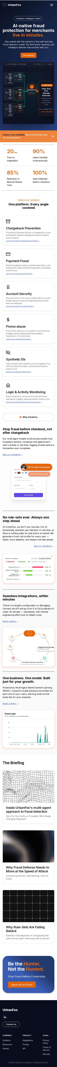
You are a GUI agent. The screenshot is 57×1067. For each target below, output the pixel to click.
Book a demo (11, 621)
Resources (7, 1044)
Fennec (6, 1048)
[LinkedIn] (5, 1017)
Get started (28, 55)
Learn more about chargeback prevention (23, 241)
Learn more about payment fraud (20, 274)
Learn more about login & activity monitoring (24, 402)
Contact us (11, 1024)
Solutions (7, 1040)
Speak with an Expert (21, 984)
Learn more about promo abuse (19, 339)
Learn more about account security (20, 306)
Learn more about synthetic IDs (19, 372)
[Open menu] (51, 5)
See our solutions (13, 454)
